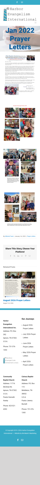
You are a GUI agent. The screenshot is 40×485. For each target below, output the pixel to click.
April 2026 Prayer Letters (28, 363)
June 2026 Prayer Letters (28, 345)
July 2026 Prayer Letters (29, 336)
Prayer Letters (31, 236)
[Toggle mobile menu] (36, 22)
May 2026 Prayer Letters (29, 354)
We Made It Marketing (29, 433)
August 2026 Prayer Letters (20, 284)
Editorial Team (9, 236)
